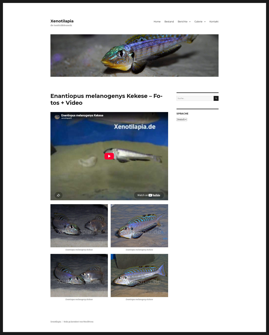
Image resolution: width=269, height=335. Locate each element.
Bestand (169, 21)
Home (157, 21)
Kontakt (214, 21)
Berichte (182, 21)
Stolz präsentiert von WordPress (78, 322)
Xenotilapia (62, 21)
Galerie (198, 21)
